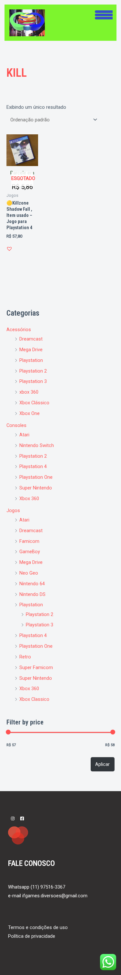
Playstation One (36, 477)
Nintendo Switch (36, 445)
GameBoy (29, 552)
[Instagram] (12, 818)
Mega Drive (31, 350)
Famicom (29, 541)
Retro (25, 657)
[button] (9, 249)
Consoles (16, 425)
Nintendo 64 (32, 584)
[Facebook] (22, 818)
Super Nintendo (35, 488)
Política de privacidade (31, 936)
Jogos (13, 510)
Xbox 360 (29, 498)
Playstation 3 (33, 381)
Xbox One (29, 413)
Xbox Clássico (34, 403)
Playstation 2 (33, 371)
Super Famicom (36, 667)
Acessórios (18, 329)
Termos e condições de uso (38, 927)
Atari (24, 435)
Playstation (31, 360)
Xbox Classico (34, 699)
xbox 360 (28, 392)
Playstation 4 (33, 466)
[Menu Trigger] (104, 14)
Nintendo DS (32, 594)
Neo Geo (28, 573)
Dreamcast (31, 339)
